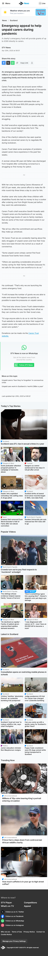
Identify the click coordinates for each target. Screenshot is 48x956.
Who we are (5, 932)
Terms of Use (17, 932)
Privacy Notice (29, 932)
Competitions (30, 902)
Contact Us (40, 932)
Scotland (14, 20)
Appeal (27, 906)
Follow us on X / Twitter (15, 912)
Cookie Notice (6, 934)
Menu (7, 3)
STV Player (6, 902)
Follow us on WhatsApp (15, 921)
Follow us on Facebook (14, 916)
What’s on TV (7, 906)
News (4, 20)
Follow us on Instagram (15, 925)
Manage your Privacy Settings (14, 941)
